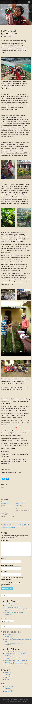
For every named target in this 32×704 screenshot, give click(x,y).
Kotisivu (4, 571)
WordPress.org (9, 691)
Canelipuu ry (15, 699)
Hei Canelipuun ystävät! (11, 604)
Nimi (3, 559)
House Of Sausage (10, 676)
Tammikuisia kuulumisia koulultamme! (7, 502)
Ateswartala (8, 672)
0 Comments (10, 36)
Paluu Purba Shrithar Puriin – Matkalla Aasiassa (17, 664)
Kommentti (5, 540)
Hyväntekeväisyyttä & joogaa (13, 607)
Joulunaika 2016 (5, 513)
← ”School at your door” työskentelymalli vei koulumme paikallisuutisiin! (8, 525)
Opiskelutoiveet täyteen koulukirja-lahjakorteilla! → (24, 525)
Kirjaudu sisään (9, 686)
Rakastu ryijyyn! (9, 605)
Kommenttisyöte (9, 690)
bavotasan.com (23, 701)
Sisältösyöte (8, 688)
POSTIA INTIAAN (16, 662)
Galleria (6, 665)
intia (6, 677)
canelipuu (7, 674)
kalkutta (7, 679)
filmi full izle (8, 652)
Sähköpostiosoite (7, 565)
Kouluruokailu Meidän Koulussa (19, 652)
